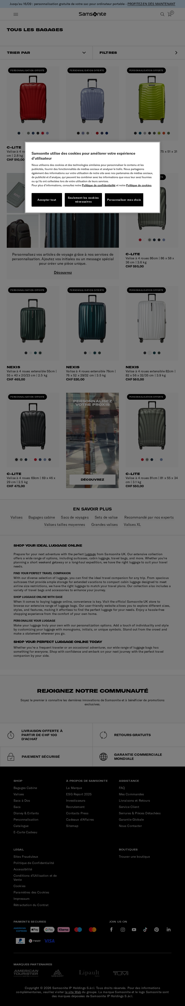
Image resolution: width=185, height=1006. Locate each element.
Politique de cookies (138, 185)
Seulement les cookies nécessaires (83, 199)
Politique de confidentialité (99, 185)
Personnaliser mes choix (124, 199)
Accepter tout (46, 199)
